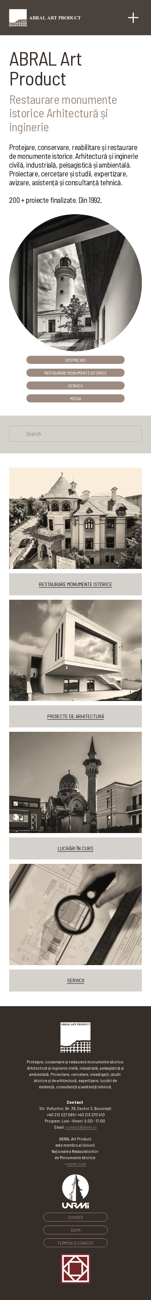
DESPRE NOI (75, 359)
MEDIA (75, 398)
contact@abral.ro (81, 1126)
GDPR (75, 1230)
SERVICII (75, 385)
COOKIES (75, 1217)
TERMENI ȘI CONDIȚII (75, 1242)
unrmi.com (76, 1163)
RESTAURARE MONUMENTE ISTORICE (75, 372)
